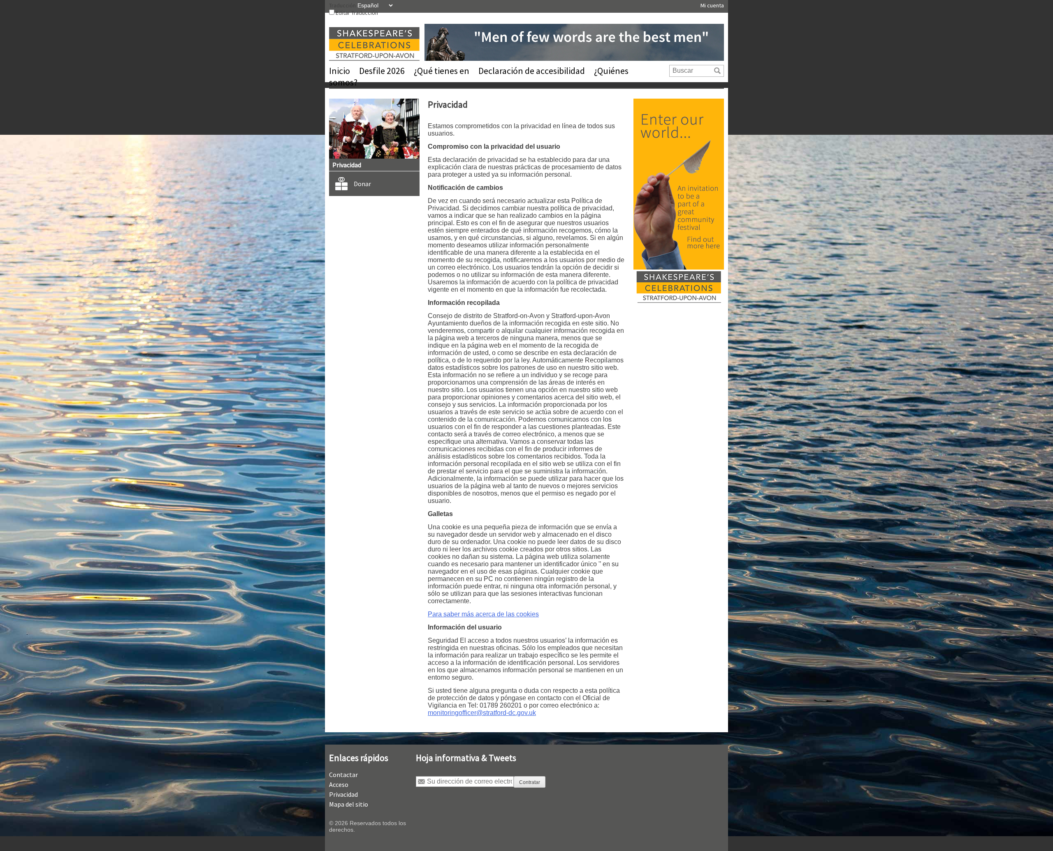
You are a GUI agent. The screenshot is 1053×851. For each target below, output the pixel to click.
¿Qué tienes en (441, 70)
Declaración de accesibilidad (531, 70)
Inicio (339, 70)
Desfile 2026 (382, 70)
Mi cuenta (712, 5)
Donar (362, 184)
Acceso (338, 784)
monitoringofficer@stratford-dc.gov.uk (482, 712)
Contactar (343, 774)
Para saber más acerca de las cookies (483, 614)
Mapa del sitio (348, 804)
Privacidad (343, 794)
